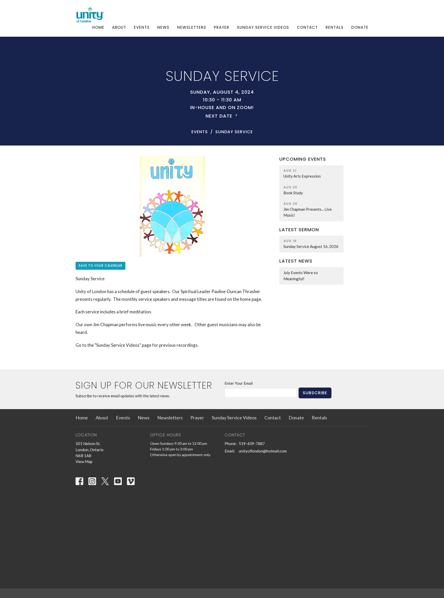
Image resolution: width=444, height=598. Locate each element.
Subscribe (315, 393)
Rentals (335, 27)
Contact (307, 27)
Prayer (221, 27)
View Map (84, 461)
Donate (359, 27)
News (163, 27)
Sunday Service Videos (263, 27)
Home (98, 27)
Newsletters (191, 27)
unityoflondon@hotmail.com (263, 451)
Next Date (220, 116)
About (119, 27)
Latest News (295, 261)
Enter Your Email (239, 383)
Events (142, 27)
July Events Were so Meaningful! (300, 275)
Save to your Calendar (100, 265)
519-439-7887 (252, 443)
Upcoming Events (302, 159)
